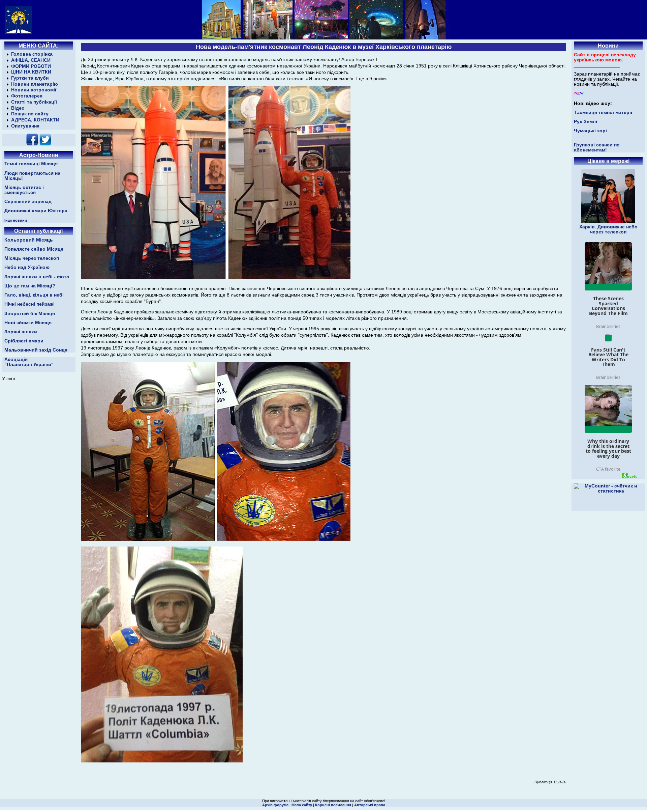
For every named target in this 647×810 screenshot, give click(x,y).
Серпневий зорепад (28, 201)
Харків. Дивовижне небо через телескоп (608, 229)
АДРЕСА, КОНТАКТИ (35, 119)
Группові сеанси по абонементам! (597, 147)
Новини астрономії (33, 89)
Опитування (25, 126)
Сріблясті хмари (23, 340)
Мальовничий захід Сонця (35, 350)
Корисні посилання (333, 805)
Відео (18, 108)
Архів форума (275, 805)
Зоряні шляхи (20, 331)
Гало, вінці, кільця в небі (34, 295)
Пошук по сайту (30, 113)
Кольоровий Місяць (28, 240)
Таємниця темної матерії (603, 112)
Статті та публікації (34, 102)
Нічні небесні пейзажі (29, 304)
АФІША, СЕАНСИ (31, 60)
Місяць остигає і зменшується (24, 190)
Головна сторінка (32, 54)
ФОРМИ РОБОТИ (31, 66)
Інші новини (15, 220)
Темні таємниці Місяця (31, 163)
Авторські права (369, 805)
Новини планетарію (34, 84)
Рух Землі (585, 121)
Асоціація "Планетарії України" (29, 362)
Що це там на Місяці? (29, 285)
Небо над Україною (27, 267)
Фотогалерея (26, 96)
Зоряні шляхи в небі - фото (36, 276)
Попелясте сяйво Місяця (33, 249)
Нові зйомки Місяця (28, 322)
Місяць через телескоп (31, 258)
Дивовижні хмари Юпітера (35, 210)
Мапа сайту (301, 805)
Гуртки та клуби (30, 78)
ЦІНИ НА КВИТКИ (31, 72)
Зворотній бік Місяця (29, 313)
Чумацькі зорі (590, 130)
